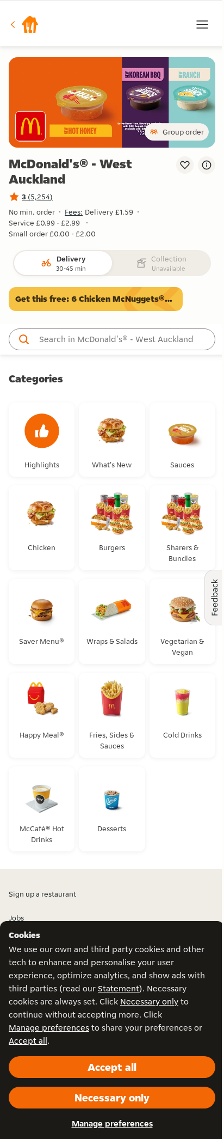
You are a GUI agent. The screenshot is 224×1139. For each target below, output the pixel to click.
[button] (24, 24)
